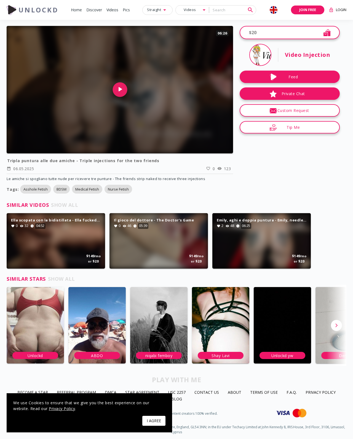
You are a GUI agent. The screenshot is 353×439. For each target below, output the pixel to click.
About (234, 392)
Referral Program (76, 392)
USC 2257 (177, 392)
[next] (336, 325)
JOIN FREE (307, 9)
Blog (176, 399)
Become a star (32, 392)
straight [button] (154, 9)
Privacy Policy (321, 392)
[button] (76, 10)
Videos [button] (190, 9)
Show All (64, 205)
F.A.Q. (292, 392)
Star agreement (142, 392)
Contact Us (206, 392)
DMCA (110, 392)
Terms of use (264, 392)
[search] (250, 9)
